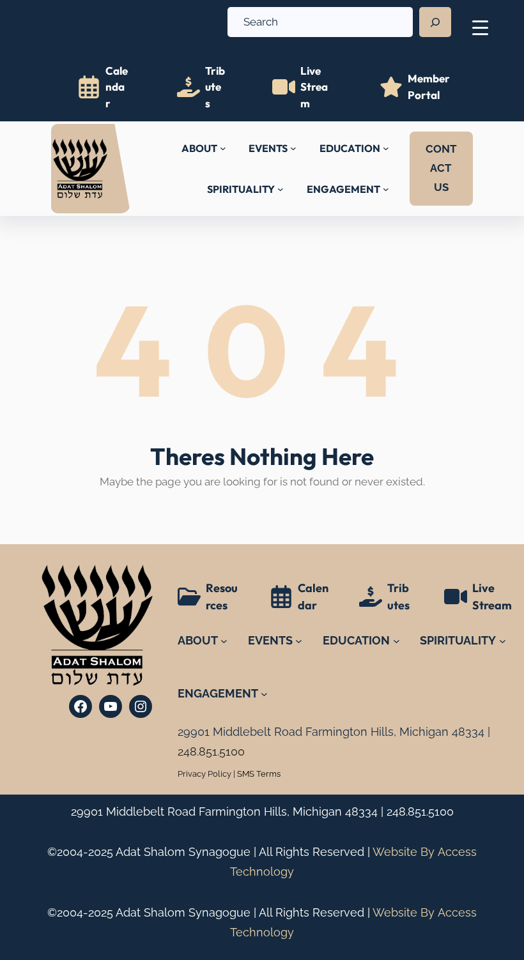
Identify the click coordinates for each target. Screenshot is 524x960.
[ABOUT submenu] (223, 148)
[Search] (435, 22)
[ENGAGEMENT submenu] (386, 189)
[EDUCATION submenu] (386, 148)
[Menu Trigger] (480, 27)
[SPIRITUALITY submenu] (280, 189)
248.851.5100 (420, 811)
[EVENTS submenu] (293, 148)
